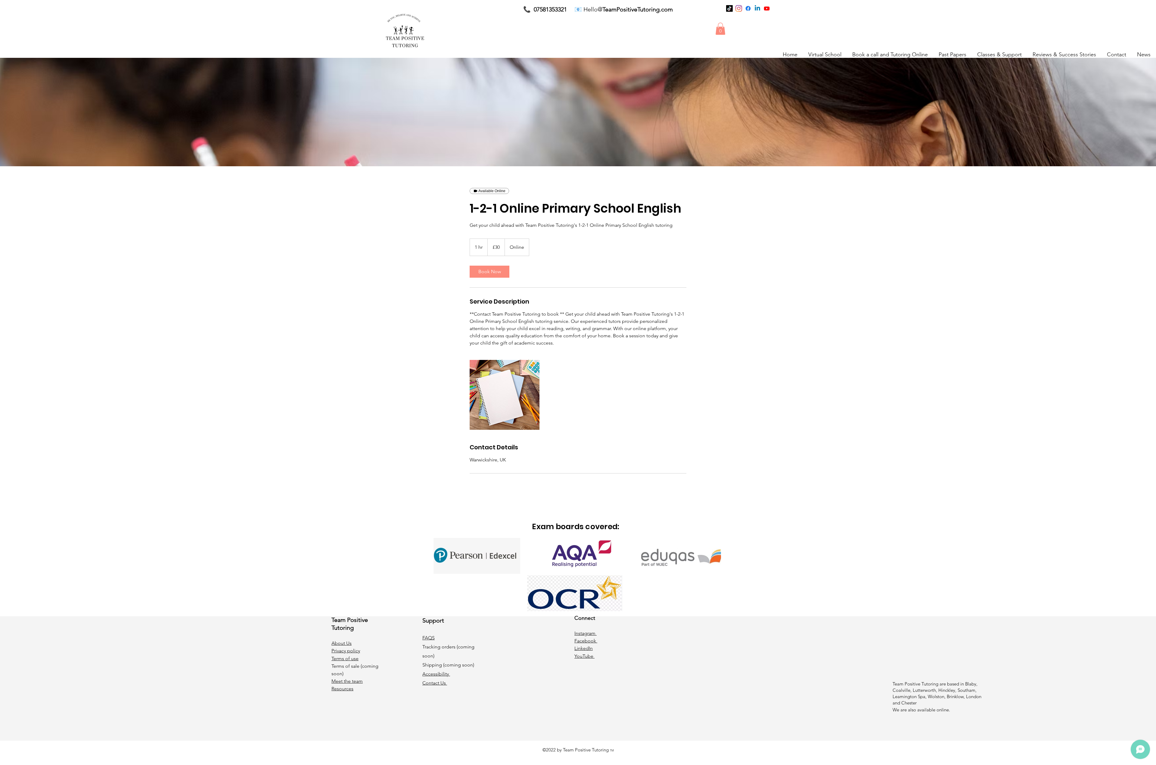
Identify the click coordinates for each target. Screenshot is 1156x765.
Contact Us (434, 683)
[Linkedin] (757, 8)
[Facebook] (748, 8)
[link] (489, 272)
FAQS (428, 638)
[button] (720, 29)
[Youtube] (766, 8)
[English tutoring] (504, 395)
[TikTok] (729, 8)
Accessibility (436, 674)
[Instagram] (738, 8)
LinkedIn (583, 648)
